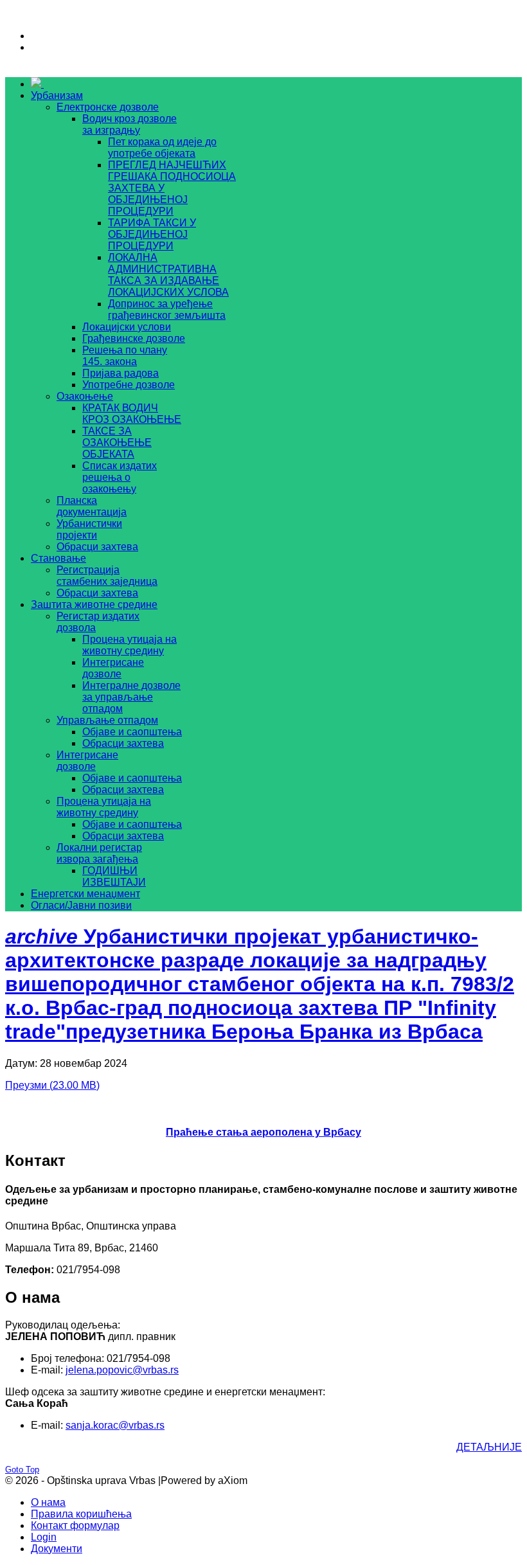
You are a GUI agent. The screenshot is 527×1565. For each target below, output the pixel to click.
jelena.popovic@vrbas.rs (122, 1369)
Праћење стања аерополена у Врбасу (263, 1132)
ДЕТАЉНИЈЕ (489, 1447)
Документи (56, 1548)
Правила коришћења (81, 1513)
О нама (48, 1502)
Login (44, 1537)
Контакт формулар (75, 1525)
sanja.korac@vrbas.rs (115, 1425)
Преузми (52, 1085)
